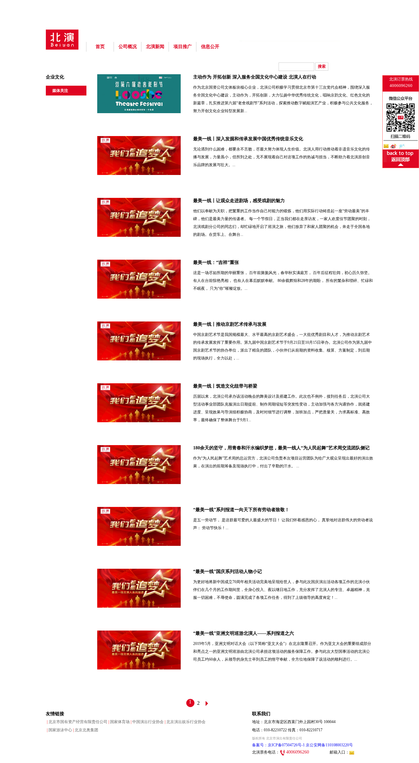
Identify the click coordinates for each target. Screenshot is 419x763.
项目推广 (182, 46)
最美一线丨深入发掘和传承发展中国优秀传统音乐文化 (248, 138)
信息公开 (210, 46)
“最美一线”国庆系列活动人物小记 (227, 571)
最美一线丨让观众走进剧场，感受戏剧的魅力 (239, 200)
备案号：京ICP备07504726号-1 (278, 745)
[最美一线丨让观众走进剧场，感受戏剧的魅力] (139, 235)
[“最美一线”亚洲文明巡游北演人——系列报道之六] (139, 667)
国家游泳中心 (59, 730)
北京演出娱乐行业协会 (185, 722)
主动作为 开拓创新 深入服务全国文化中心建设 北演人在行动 (254, 77)
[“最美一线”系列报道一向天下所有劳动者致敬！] (139, 544)
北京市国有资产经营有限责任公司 (76, 722)
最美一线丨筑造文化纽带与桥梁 (225, 386)
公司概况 (127, 46)
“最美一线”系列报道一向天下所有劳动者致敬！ (241, 509)
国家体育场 (118, 722)
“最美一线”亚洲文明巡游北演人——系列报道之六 (243, 633)
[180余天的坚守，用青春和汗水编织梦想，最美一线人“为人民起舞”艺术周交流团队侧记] (139, 482)
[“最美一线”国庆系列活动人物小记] (139, 606)
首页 (100, 46)
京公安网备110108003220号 (329, 745)
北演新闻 (155, 46)
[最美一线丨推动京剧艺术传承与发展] (139, 358)
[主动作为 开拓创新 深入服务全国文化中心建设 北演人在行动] (139, 111)
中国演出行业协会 (147, 722)
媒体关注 (60, 90)
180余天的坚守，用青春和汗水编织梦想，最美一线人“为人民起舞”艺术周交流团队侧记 (281, 447)
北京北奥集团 (85, 730)
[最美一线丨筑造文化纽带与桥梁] (139, 420)
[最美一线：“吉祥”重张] (139, 297)
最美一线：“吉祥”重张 (216, 262)
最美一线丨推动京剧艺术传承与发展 (229, 324)
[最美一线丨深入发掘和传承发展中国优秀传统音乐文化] (139, 173)
